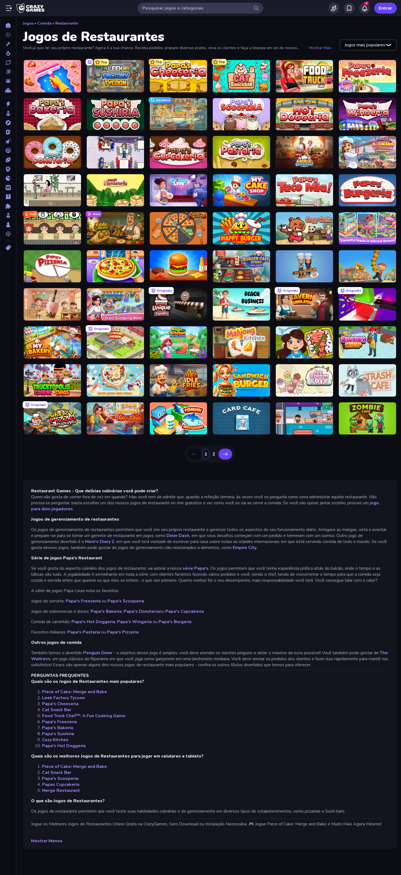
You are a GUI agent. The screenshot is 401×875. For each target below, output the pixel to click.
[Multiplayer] (8, 81)
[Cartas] (8, 132)
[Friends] (333, 8)
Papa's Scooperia (125, 601)
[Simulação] (8, 215)
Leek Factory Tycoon (63, 698)
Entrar (385, 8)
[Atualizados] (8, 62)
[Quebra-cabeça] (8, 206)
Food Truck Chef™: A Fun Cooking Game (83, 716)
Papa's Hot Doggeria (93, 622)
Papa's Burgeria (174, 622)
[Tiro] (8, 234)
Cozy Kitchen (55, 740)
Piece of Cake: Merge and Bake (74, 692)
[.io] (8, 178)
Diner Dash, (178, 536)
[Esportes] (8, 159)
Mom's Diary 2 (99, 542)
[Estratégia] (8, 169)
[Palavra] (8, 187)
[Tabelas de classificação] (8, 90)
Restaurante (66, 23)
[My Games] (349, 8)
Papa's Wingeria (134, 622)
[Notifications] (364, 8)
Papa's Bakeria (106, 611)
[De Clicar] (8, 141)
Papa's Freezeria (83, 601)
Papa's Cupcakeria (184, 611)
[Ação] (8, 104)
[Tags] (8, 247)
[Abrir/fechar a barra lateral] (8, 8)
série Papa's (194, 568)
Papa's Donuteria (142, 611)
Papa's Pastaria (83, 632)
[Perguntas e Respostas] (8, 196)
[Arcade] (8, 113)
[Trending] (8, 53)
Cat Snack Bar (56, 710)
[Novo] (8, 44)
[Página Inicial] (8, 25)
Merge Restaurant (61, 790)
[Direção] (8, 150)
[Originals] (8, 71)
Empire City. (245, 548)
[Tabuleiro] (8, 224)
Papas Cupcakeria (60, 784)
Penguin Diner (97, 653)
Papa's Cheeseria (60, 704)
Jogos (28, 23)
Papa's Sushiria (58, 734)
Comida (44, 23)
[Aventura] (8, 122)
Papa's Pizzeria (123, 632)
